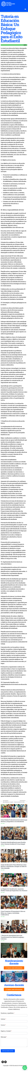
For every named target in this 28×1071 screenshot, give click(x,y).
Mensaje (4, 1037)
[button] (25, 9)
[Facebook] (2, 1062)
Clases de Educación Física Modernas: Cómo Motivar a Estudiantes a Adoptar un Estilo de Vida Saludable (13, 866)
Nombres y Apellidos (7, 1013)
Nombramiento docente (14, 962)
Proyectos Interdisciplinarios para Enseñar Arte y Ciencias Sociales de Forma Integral (13, 843)
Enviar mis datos (7, 1051)
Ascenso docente (14, 985)
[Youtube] (5, 1062)
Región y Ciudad (6, 1031)
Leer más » (3, 823)
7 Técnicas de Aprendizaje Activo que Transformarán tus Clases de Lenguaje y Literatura (12, 937)
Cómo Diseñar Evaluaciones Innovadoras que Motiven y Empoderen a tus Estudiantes (14, 820)
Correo (3, 1025)
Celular (3, 1019)
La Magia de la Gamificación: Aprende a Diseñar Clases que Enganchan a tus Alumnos (14, 890)
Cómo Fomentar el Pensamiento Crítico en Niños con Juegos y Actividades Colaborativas (13, 913)
